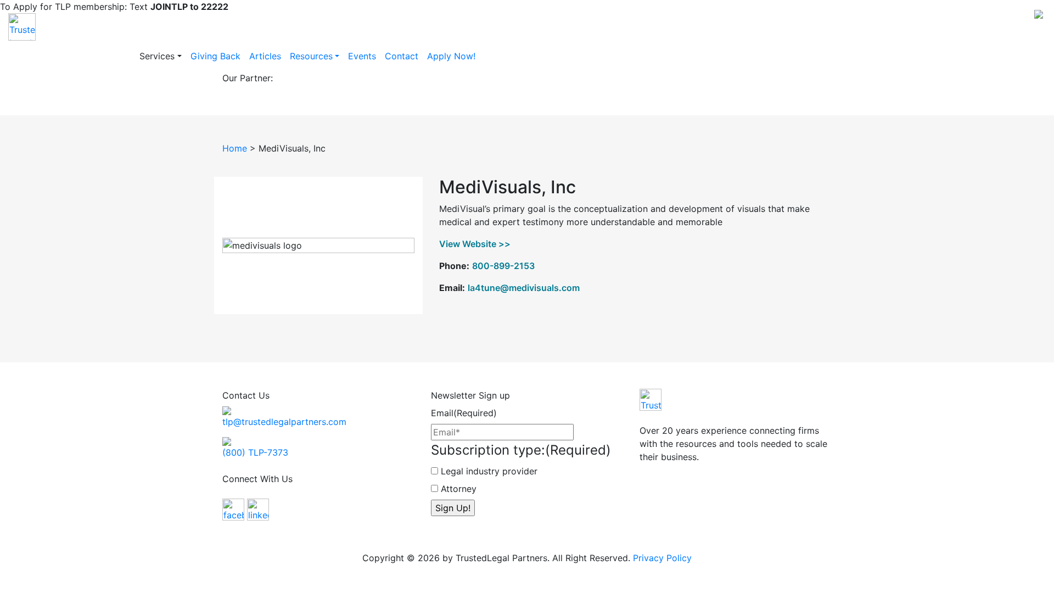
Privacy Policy (662, 557)
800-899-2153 (503, 265)
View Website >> (475, 243)
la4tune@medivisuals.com (524, 287)
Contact (401, 56)
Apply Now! (451, 56)
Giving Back (215, 56)
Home (234, 148)
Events (362, 56)
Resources (311, 56)
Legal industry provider (489, 471)
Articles (265, 56)
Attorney (458, 488)
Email (464, 412)
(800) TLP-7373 (255, 452)
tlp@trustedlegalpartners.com (284, 421)
